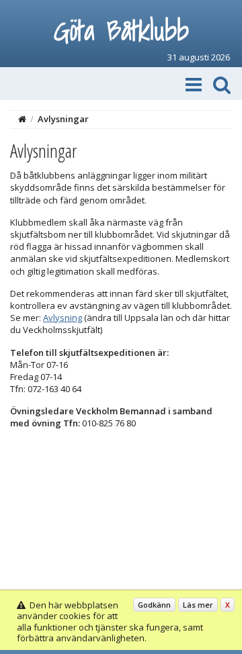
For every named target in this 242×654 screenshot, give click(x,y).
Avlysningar (63, 119)
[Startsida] (22, 119)
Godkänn (154, 605)
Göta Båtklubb (121, 30)
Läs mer (198, 605)
